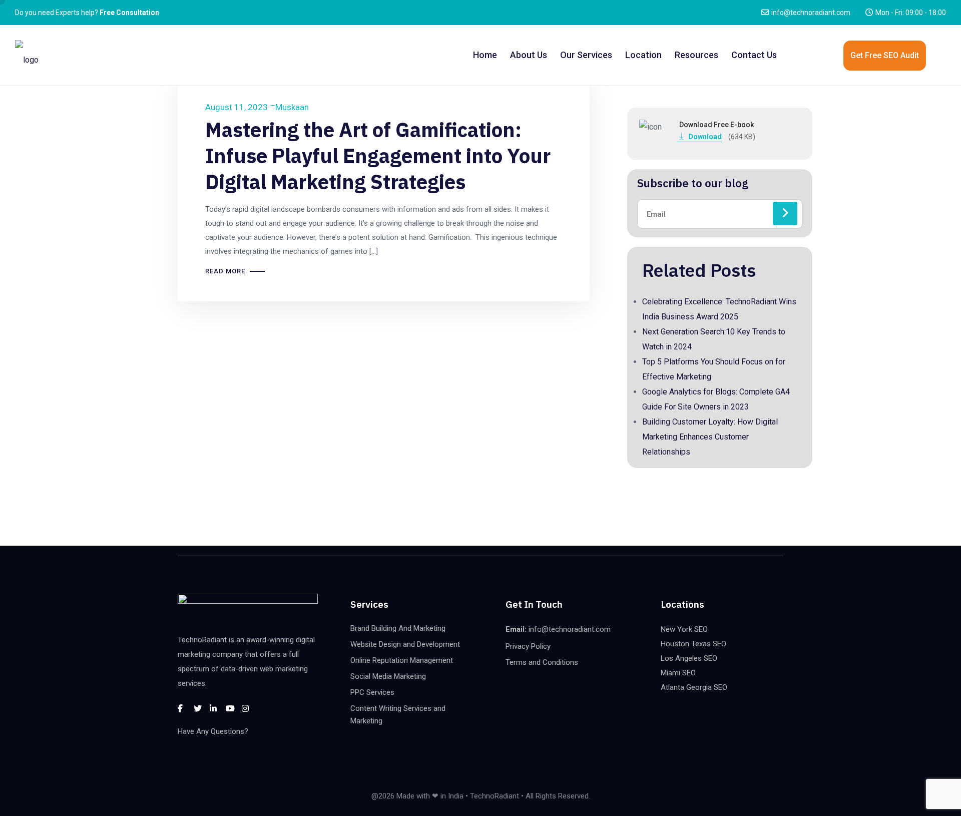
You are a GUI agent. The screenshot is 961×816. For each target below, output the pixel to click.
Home (485, 55)
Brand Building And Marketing (397, 628)
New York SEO (684, 629)
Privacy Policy (528, 646)
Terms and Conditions (542, 662)
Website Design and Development (405, 644)
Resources (696, 55)
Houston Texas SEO (693, 643)
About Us (528, 55)
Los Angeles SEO (689, 658)
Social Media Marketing (388, 676)
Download (706, 137)
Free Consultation (129, 13)
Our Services (586, 55)
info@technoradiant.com (810, 13)
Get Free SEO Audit (884, 55)
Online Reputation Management (401, 660)
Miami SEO (678, 672)
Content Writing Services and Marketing (397, 714)
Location (643, 55)
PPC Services (372, 692)
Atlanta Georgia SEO (694, 687)
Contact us (754, 55)
